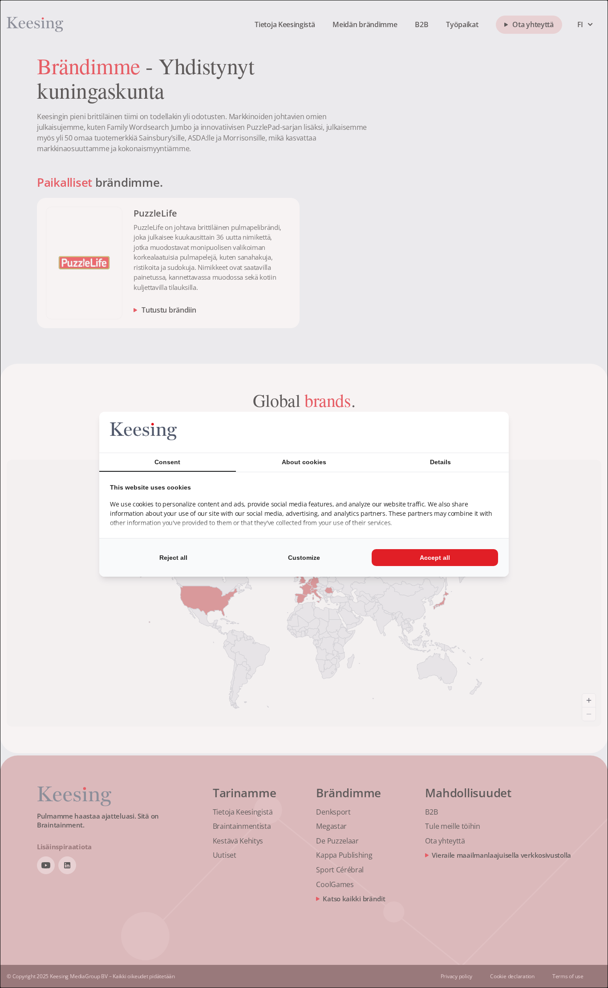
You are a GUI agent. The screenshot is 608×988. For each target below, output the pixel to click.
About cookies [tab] (304, 462)
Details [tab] (440, 462)
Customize (304, 557)
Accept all (435, 557)
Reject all (173, 557)
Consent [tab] (167, 462)
